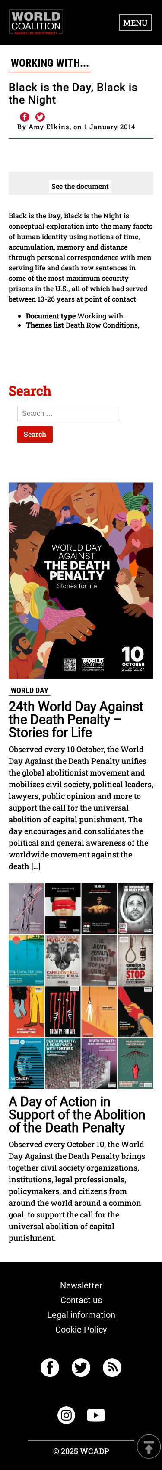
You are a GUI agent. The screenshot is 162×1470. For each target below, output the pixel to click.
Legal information (81, 1315)
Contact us (81, 1300)
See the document (80, 186)
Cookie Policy (81, 1329)
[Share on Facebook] (24, 117)
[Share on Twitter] (40, 117)
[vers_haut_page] (149, 1447)
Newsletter (81, 1285)
